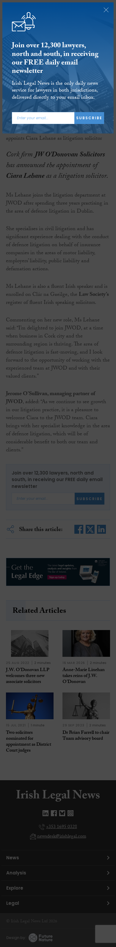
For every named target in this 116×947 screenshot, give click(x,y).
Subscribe (89, 117)
